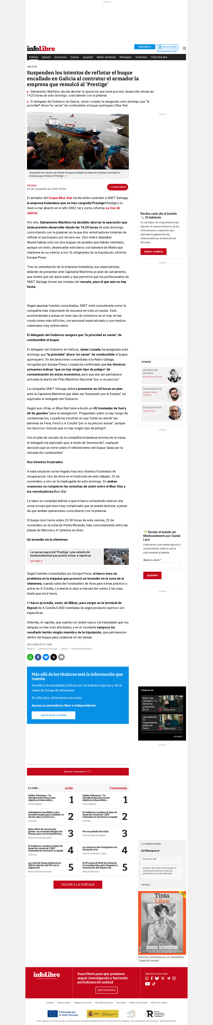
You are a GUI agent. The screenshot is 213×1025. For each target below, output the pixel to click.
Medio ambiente (106, 57)
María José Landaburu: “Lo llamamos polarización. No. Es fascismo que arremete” (150, 704)
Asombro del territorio (150, 371)
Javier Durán (149, 411)
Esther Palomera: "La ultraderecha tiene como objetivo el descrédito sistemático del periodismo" (43, 799)
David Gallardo (35, 804)
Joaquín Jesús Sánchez (150, 393)
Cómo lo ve (147, 690)
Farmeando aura (152, 388)
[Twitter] (163, 978)
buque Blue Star (61, 198)
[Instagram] (174, 978)
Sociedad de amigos (104, 1003)
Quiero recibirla (153, 251)
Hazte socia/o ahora (53, 715)
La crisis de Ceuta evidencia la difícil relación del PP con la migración (44, 865)
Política (33, 57)
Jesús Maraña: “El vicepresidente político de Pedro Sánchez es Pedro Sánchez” (150, 723)
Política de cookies (159, 1003)
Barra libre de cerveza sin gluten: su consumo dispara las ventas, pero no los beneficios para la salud (45, 833)
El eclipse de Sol (152, 407)
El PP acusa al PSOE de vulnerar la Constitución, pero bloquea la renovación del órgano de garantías (100, 866)
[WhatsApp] (146, 978)
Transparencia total (167, 51)
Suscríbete (144, 47)
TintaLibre (141, 57)
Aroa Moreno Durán (152, 377)
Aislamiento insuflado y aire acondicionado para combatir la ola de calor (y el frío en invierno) (46, 816)
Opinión (46, 57)
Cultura (74, 57)
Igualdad (88, 57)
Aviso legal (121, 1003)
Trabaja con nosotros (83, 1003)
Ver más (145, 885)
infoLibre (32, 821)
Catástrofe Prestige (47, 648)
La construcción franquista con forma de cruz (99, 848)
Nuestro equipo (63, 1003)
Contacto (50, 1003)
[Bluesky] (157, 978)
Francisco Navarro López (94, 853)
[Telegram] (168, 978)
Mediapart (125, 57)
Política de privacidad (138, 1003)
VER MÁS (178, 737)
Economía (60, 57)
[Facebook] (152, 978)
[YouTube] (147, 984)
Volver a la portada (77, 885)
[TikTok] (154, 984)
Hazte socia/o (106, 990)
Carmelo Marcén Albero (94, 835)
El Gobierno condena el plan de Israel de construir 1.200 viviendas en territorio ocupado (45, 848)
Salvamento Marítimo (82, 648)
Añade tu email (152, 560)
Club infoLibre (159, 57)
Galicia (64, 648)
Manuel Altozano (90, 871)
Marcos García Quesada (40, 837)
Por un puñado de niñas (95, 831)
